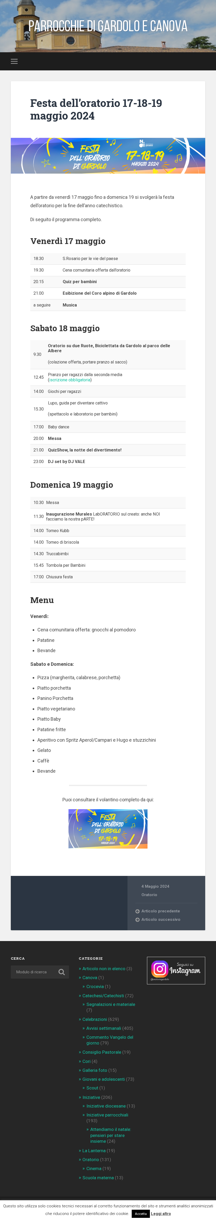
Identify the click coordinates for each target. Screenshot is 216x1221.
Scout (92, 1087)
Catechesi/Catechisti (103, 995)
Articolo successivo (160, 919)
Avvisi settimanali (103, 1028)
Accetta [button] (141, 1214)
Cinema (93, 1168)
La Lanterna (94, 1150)
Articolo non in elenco (103, 968)
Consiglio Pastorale (101, 1052)
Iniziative (91, 1097)
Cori (86, 1061)
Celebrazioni (94, 1019)
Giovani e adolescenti (103, 1079)
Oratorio (149, 894)
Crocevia (95, 986)
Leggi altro (161, 1213)
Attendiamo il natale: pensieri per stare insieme (110, 1135)
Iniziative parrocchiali (107, 1115)
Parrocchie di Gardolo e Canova (108, 26)
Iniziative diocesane (106, 1106)
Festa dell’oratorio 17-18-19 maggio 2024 (96, 109)
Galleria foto (94, 1070)
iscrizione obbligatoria (69, 379)
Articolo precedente (160, 911)
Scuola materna (98, 1177)
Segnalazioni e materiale (110, 1004)
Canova (89, 977)
